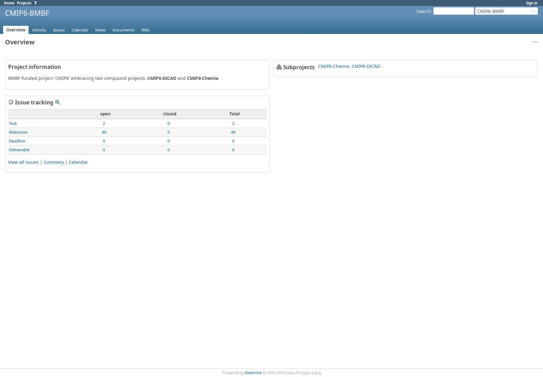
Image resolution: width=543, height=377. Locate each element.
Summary (54, 162)
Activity (39, 30)
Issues (59, 30)
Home (9, 3)
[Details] (57, 102)
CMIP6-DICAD (366, 66)
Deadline (17, 141)
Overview (15, 30)
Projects (24, 3)
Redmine (253, 372)
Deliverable (19, 149)
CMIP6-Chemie (333, 66)
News (100, 30)
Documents (123, 30)
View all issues (23, 162)
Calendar (80, 30)
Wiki (145, 30)
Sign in (531, 3)
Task (13, 123)
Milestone (18, 132)
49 (104, 132)
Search (423, 11)
